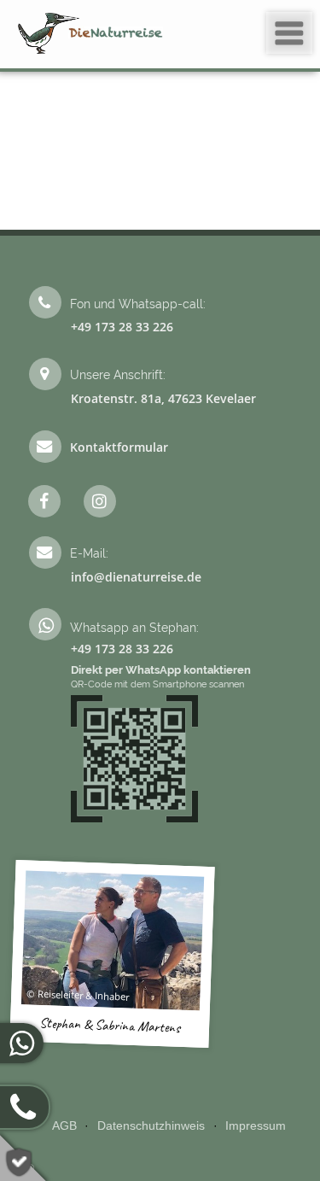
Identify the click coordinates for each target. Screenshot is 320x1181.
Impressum (255, 1125)
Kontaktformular (119, 447)
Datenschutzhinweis (151, 1125)
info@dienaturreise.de (136, 577)
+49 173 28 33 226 (122, 327)
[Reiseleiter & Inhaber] (112, 939)
